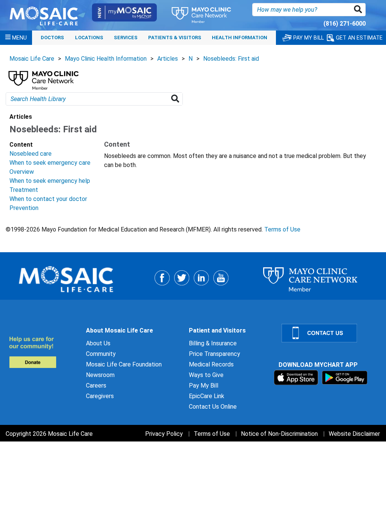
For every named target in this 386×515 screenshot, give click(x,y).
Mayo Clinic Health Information (106, 58)
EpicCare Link (206, 396)
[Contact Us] (329, 333)
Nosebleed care (30, 153)
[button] (359, 9)
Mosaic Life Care (31, 58)
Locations (89, 37)
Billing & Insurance (213, 343)
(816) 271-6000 (344, 23)
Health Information (239, 37)
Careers (96, 385)
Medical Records (211, 364)
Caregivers (100, 396)
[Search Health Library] (176, 99)
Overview (21, 171)
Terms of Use (282, 229)
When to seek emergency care (49, 162)
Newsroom (100, 375)
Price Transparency (214, 353)
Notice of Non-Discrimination (279, 433)
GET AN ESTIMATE (358, 38)
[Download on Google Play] (344, 377)
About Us (98, 343)
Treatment (23, 189)
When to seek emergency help (49, 180)
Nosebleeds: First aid (231, 58)
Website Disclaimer (354, 433)
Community (101, 353)
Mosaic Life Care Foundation (124, 364)
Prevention (23, 208)
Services (126, 37)
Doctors (52, 37)
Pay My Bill (203, 385)
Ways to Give (206, 375)
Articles (167, 58)
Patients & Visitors (174, 37)
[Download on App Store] (297, 377)
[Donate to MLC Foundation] (43, 352)
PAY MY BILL (308, 38)
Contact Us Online (213, 406)
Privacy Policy (164, 433)
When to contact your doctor (48, 198)
